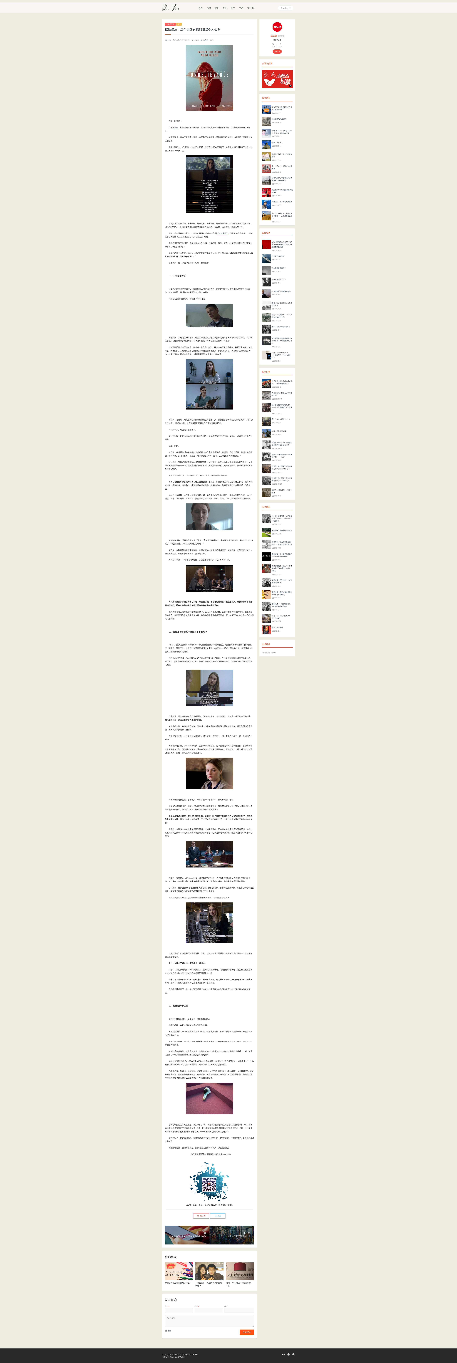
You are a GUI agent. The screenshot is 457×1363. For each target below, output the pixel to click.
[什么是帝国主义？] (266, 258)
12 (273, 44)
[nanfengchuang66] (277, 27)
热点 (201, 8)
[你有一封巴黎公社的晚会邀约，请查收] (266, 618)
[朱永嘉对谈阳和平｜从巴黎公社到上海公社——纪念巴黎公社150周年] (266, 518)
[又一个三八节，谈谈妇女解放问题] (266, 168)
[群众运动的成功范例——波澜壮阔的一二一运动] (266, 456)
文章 (273, 46)
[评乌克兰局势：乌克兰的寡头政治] (266, 156)
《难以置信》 (170, 24)
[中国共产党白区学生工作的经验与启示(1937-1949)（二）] (266, 468)
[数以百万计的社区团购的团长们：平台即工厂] (266, 109)
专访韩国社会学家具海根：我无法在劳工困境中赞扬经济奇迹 (282, 340)
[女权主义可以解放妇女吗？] (266, 329)
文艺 (241, 8)
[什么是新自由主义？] (266, 270)
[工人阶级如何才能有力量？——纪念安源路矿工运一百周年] (266, 407)
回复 (280, 46)
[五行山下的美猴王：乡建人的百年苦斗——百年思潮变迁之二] (266, 215)
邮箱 (197, 1306)
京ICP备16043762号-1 (190, 1354)
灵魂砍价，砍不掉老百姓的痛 (282, 202)
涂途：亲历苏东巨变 (279, 431)
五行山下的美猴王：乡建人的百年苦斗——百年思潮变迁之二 (282, 215)
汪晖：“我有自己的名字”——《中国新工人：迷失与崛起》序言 (282, 355)
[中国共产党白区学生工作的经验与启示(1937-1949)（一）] (266, 480)
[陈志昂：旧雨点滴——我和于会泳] (266, 492)
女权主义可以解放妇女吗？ (281, 327)
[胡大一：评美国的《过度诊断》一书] (240, 1271)
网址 (226, 1306)
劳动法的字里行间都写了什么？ (178, 1282)
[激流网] (171, 7)
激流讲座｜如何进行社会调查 (282, 530)
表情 (169, 1331)
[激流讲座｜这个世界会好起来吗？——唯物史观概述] (266, 556)
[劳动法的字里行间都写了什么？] (179, 1271)
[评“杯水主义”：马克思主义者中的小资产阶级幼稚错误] (266, 133)
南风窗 (205, 40)
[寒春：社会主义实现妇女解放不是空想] (266, 305)
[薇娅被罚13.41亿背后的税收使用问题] (266, 192)
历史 (233, 8)
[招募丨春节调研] (266, 630)
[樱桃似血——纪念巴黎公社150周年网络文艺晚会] (266, 606)
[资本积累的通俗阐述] (266, 121)
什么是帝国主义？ (278, 256)
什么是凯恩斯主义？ (279, 279)
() (202, 1216)
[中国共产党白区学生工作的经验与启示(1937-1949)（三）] (266, 445)
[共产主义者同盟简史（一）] (266, 421)
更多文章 (277, 52)
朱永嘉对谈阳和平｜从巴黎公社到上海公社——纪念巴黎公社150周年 (282, 518)
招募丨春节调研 (277, 627)
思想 (209, 8)
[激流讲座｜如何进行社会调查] (266, 532)
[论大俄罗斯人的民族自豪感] (266, 293)
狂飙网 (273, 652)
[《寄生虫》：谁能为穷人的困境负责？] (209, 1271)
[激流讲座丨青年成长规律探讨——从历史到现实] (266, 594)
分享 (219, 1216)
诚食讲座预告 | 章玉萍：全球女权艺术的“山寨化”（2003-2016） (282, 568)
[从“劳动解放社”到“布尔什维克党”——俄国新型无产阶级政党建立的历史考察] (266, 244)
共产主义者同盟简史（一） (281, 419)
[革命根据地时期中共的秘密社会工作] (266, 395)
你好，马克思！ (277, 142)
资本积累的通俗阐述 (279, 119)
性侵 (179, 24)
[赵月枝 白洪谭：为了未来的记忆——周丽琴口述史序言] (266, 383)
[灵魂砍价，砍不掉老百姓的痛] (266, 204)
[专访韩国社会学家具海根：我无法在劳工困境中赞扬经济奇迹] (266, 340)
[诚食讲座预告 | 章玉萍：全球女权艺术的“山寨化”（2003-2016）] (266, 568)
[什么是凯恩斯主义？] (266, 282)
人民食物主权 (266, 652)
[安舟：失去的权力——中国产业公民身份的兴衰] (266, 317)
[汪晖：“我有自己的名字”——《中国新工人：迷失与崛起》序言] (266, 355)
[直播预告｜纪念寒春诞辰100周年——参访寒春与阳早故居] (266, 544)
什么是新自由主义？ (279, 268)
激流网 (178, 1354)
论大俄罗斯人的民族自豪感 (281, 291)
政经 (217, 8)
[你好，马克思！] (266, 145)
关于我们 (251, 8)
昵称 (167, 1306)
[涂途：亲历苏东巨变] (266, 433)
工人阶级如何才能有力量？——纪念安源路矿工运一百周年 (282, 407)
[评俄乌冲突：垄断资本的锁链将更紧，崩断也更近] (266, 180)
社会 (225, 8)
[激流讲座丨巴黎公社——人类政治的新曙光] (266, 582)
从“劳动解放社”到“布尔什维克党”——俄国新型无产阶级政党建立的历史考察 (282, 244)
